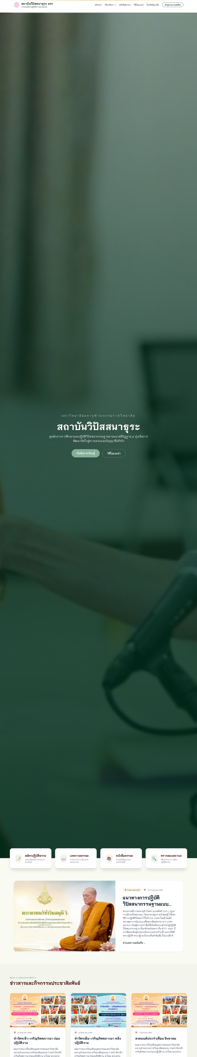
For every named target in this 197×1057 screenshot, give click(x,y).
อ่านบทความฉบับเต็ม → (134, 942)
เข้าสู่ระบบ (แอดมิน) (173, 5)
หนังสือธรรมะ (125, 5)
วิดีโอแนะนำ (139, 5)
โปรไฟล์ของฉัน (153, 5)
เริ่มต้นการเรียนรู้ (85, 453)
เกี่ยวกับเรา (110, 5)
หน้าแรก (98, 5)
